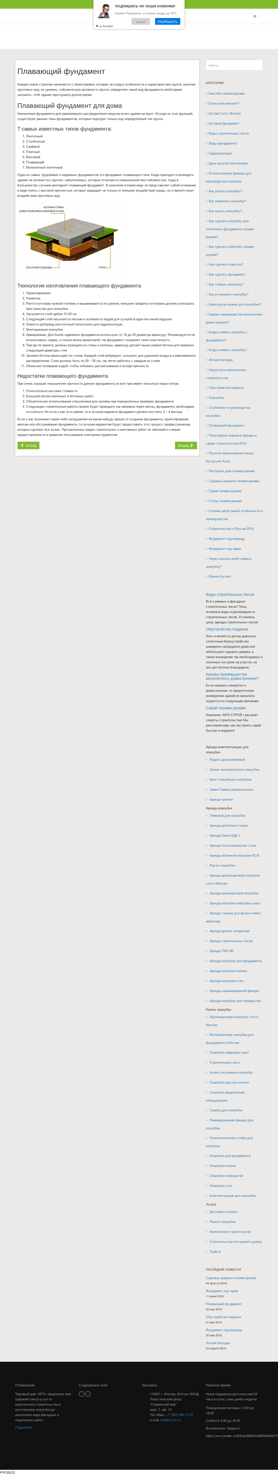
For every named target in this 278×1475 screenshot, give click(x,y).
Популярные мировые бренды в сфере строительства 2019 (231, 439)
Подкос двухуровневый (227, 759)
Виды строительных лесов (229, 133)
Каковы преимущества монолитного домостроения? (234, 318)
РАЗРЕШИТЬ (168, 21)
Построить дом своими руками (232, 470)
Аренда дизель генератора (229, 930)
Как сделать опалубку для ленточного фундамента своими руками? (230, 228)
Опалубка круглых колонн (229, 1082)
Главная (116, 40)
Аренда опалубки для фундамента (235, 960)
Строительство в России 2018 (231, 528)
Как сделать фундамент (227, 274)
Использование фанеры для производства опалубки (228, 177)
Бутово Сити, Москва (225, 113)
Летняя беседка (221, 359)
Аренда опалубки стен (226, 980)
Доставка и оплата (223, 1211)
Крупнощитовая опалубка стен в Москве (232, 1020)
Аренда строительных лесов (231, 940)
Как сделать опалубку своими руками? (230, 250)
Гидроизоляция (220, 153)
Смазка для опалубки (225, 1110)
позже (140, 21)
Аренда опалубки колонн (228, 970)
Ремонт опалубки (222, 1221)
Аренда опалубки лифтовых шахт (234, 903)
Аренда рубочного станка (228, 825)
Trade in (215, 1251)
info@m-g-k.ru (170, 1420)
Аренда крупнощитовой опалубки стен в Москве (233, 879)
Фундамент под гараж (225, 548)
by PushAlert (106, 26)
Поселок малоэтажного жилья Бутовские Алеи (230, 457)
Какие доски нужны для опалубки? (235, 304)
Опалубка (216, 397)
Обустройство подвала (226, 387)
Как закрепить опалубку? (228, 201)
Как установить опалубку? (228, 294)
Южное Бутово (220, 576)
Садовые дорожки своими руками (234, 480)
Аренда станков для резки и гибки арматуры (233, 917)
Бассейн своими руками (227, 93)
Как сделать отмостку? (226, 264)
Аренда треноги (221, 799)
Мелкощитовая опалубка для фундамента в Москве (230, 1038)
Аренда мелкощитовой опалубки (233, 893)
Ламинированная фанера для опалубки (229, 1124)
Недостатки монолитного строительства (226, 373)
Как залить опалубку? (225, 211)
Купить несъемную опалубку (231, 1072)
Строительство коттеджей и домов (235, 1241)
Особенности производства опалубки (228, 411)
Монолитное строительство (230, 1231)
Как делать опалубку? (225, 191)
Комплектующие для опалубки (232, 1195)
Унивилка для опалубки (227, 815)
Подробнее (23, 1427)
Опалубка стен (220, 1185)
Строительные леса (224, 1062)
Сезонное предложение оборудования (225, 1096)
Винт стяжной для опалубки (230, 779)
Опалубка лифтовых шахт (229, 1052)
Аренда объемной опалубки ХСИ (234, 855)
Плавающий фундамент (227, 425)
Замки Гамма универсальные (231, 789)
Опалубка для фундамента (230, 1155)
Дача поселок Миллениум (228, 163)
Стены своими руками (225, 500)
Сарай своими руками (225, 490)
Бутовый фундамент (224, 123)
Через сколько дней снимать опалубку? (229, 562)
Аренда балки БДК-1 (224, 835)
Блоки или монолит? (224, 103)
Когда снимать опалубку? (228, 349)
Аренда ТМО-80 (221, 950)
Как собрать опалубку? (226, 284)
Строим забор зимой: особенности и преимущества (234, 514)
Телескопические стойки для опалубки (229, 1141)
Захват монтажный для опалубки (234, 769)
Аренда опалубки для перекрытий (235, 1000)
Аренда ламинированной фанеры (234, 990)
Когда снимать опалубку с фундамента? (227, 336)
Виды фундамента (223, 143)
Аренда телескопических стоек (232, 845)
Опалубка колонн (222, 1165)
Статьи (134, 40)
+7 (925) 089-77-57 (179, 1414)
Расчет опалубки (222, 865)
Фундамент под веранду (227, 538)
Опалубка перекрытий (226, 1175)
